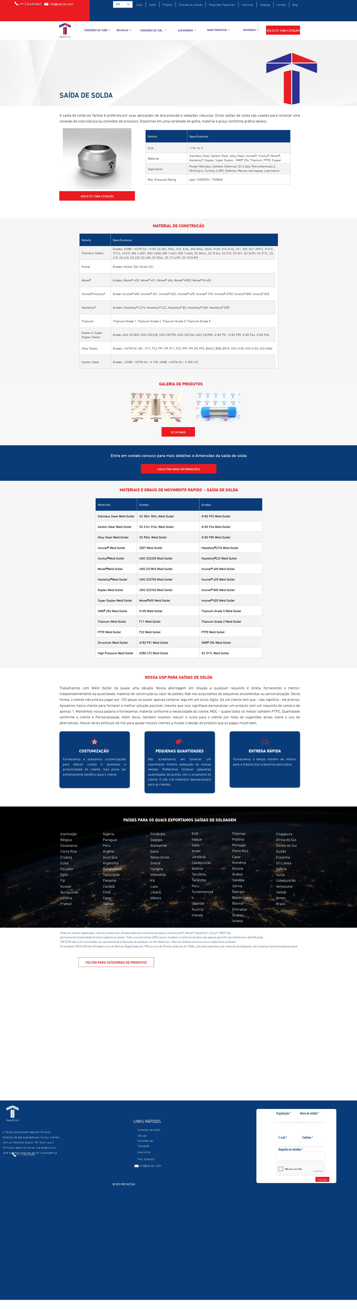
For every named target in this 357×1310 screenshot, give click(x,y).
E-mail (281, 1137)
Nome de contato (309, 1113)
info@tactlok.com (150, 1165)
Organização (282, 1113)
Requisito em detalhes (289, 1149)
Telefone (306, 1137)
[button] (283, 30)
